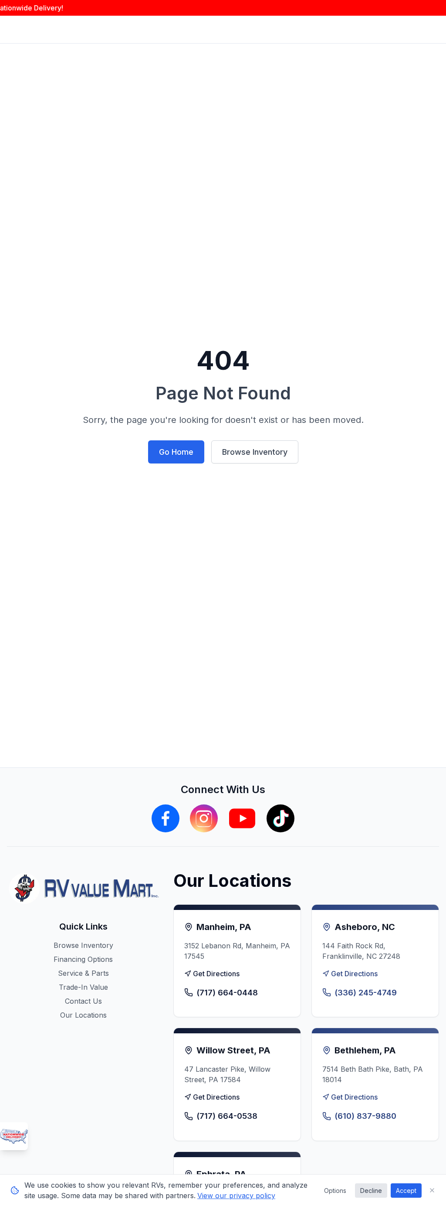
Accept (406, 1190)
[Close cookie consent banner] (432, 1190)
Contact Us (83, 1001)
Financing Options (83, 959)
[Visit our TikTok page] (280, 818)
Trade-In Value (83, 987)
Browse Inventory (254, 452)
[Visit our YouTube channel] (242, 818)
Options (335, 1190)
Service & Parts (83, 973)
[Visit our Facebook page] (165, 818)
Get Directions (216, 973)
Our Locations (83, 1015)
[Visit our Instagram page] (204, 818)
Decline (371, 1190)
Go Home (176, 452)
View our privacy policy (236, 1195)
